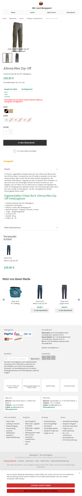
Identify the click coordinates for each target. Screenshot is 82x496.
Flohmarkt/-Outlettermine (30, 438)
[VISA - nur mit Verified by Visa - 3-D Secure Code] (27, 334)
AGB (37, 461)
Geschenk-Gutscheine (70, 426)
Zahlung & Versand (12, 424)
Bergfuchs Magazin (69, 424)
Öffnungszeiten (11, 409)
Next (78, 300)
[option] (11, 111)
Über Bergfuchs (30, 421)
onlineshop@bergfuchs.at (31, 386)
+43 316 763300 (17, 405)
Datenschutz (44, 461)
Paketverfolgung (12, 426)
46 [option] (6, 120)
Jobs (26, 444)
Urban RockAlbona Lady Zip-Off (40, 302)
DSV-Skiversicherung (70, 440)
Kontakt (21, 461)
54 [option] (25, 120)
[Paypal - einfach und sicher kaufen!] (8, 334)
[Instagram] (48, 357)
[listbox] (25, 111)
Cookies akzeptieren (41, 485)
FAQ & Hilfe (10, 421)
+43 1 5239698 (55, 403)
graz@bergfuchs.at (17, 407)
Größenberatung (69, 386)
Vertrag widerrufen (10, 461)
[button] (17, 58)
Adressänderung (68, 431)
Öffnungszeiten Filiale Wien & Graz (32, 434)
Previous (4, 300)
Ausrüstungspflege (50, 424)
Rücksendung (10, 428)
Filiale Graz (8, 398)
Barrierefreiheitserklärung (60, 461)
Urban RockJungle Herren (64, 302)
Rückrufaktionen (68, 438)
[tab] (31, 169)
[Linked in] (53, 357)
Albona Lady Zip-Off (11, 261)
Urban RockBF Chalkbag (15, 302)
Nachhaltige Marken (51, 428)
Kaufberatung (50, 386)
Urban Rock (8, 258)
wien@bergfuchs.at (55, 405)
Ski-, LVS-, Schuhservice (67, 434)
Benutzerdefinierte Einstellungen (41, 491)
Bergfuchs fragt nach (51, 431)
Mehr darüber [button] (20, 479)
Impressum (30, 461)
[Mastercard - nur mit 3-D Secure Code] (8, 339)
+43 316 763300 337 (12, 386)
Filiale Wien (46, 398)
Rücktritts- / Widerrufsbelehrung (13, 436)
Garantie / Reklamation (10, 432)
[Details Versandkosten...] (50, 348)
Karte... (8, 403)
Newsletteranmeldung (70, 421)
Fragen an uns (49, 433)
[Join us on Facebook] (44, 357)
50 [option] (15, 120)
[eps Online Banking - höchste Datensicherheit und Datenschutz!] (18, 334)
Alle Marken (48, 426)
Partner (27, 442)
